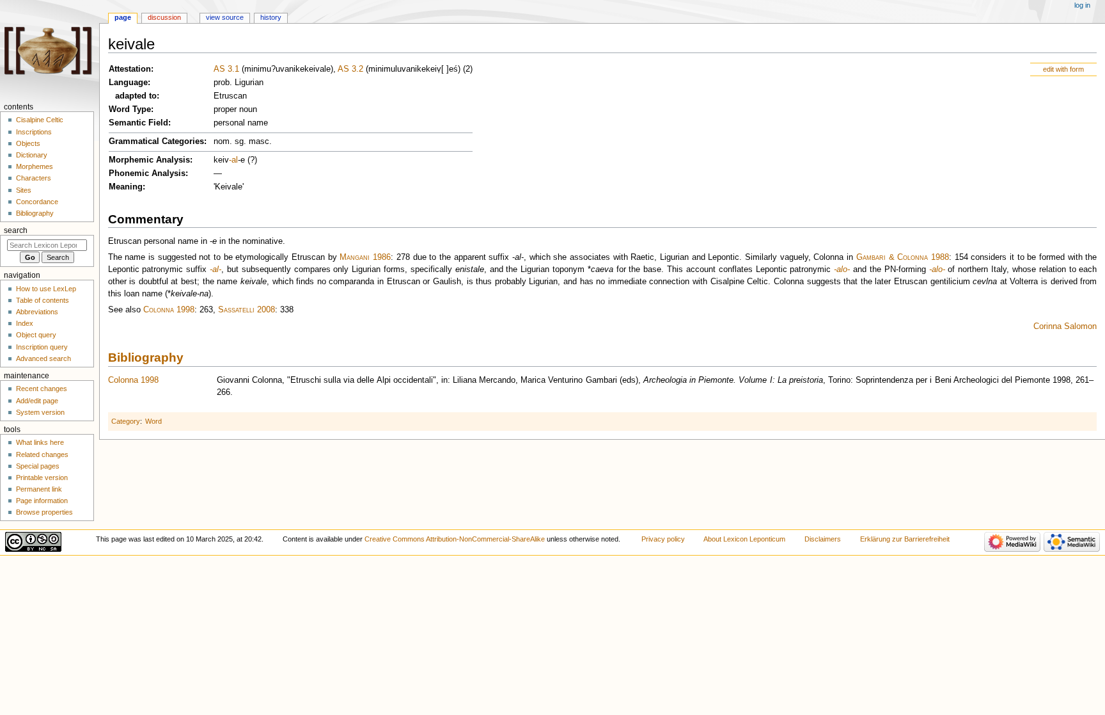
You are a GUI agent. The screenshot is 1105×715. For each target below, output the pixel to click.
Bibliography (146, 357)
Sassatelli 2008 (246, 309)
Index (24, 323)
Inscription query (42, 347)
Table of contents (42, 300)
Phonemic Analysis (147, 173)
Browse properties (44, 512)
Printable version (42, 477)
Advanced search (43, 358)
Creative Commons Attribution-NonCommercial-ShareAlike (454, 539)
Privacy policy (663, 539)
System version (40, 412)
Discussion (164, 17)
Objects (28, 143)
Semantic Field (138, 122)
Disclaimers (822, 539)
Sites (23, 190)
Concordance (37, 201)
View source (225, 17)
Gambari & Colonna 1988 (902, 257)
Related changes (42, 454)
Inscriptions (34, 132)
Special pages (37, 466)
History (270, 17)
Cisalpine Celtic (39, 120)
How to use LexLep (46, 289)
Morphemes (34, 166)
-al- (215, 269)
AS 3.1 (226, 69)
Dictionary (31, 155)
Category (125, 421)
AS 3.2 (350, 69)
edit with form (1063, 69)
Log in (1082, 5)
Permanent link (39, 489)
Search (15, 230)
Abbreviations (37, 312)
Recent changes (41, 388)
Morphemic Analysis (149, 160)
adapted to (136, 96)
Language (128, 82)
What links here (40, 442)
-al (233, 160)
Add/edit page (37, 401)
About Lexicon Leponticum (744, 539)
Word (153, 421)
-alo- (842, 269)
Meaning (126, 186)
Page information (42, 500)
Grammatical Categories (156, 141)
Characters (33, 178)
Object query (36, 335)
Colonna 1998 (168, 309)
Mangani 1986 (365, 257)
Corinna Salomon (1065, 326)
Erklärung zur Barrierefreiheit (905, 539)
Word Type (130, 109)
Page (122, 17)
